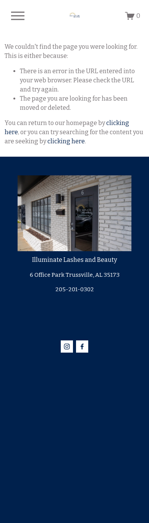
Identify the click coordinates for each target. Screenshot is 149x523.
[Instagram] (67, 346)
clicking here (66, 141)
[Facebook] (82, 346)
